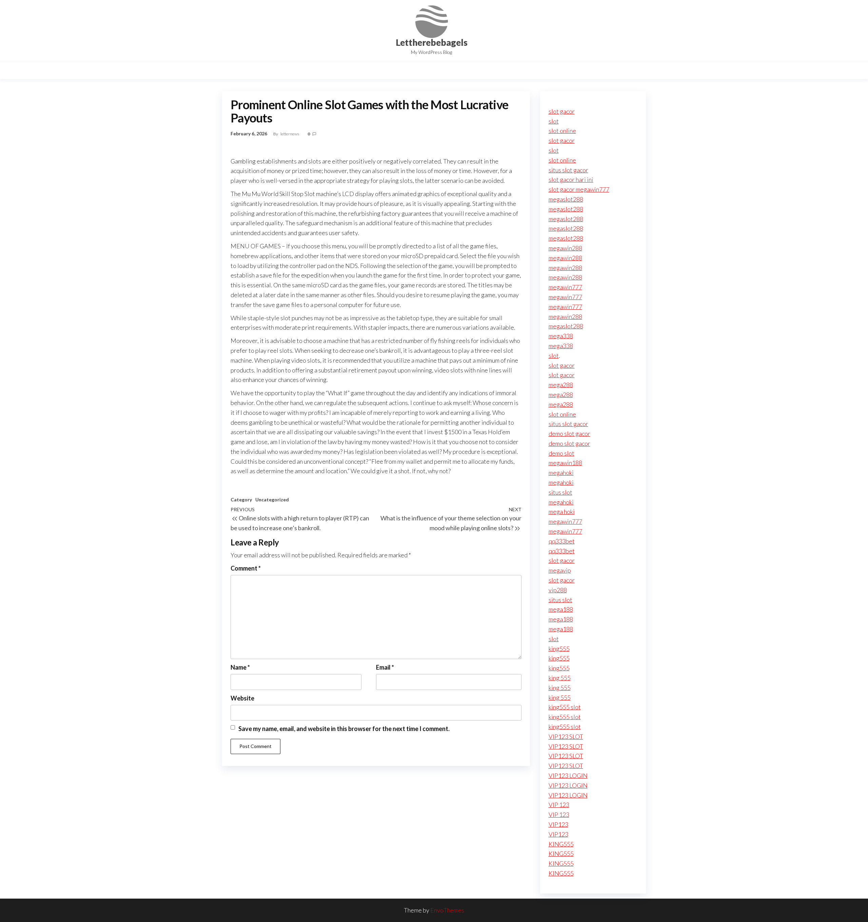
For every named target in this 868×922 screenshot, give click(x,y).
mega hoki (562, 511)
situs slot (560, 492)
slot (554, 121)
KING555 (561, 844)
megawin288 (565, 248)
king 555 (560, 677)
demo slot (561, 453)
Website (242, 698)
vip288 (558, 590)
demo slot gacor (569, 433)
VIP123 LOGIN (568, 775)
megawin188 (565, 462)
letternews (290, 133)
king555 (559, 648)
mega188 (561, 609)
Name (240, 667)
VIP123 (558, 824)
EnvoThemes (447, 910)
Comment (246, 568)
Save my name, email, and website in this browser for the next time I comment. (344, 728)
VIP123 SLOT (566, 736)
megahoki (561, 472)
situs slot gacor (568, 170)
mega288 (561, 384)
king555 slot (565, 707)
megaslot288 (566, 199)
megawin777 (565, 287)
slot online (562, 130)
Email (385, 667)
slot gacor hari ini (571, 179)
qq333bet (562, 541)
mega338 (561, 336)
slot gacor (562, 111)
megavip (560, 570)
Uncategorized (272, 499)
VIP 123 (559, 804)
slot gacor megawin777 (579, 189)
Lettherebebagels (432, 42)
